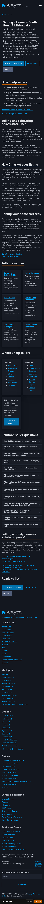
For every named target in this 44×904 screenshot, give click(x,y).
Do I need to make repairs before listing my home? (21, 461)
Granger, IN (6, 722)
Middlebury (12, 382)
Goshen (11, 379)
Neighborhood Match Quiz (12, 660)
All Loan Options (8, 799)
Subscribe (22, 885)
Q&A (38, 894)
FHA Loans (6, 805)
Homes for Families (9, 778)
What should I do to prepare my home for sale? (20, 447)
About (4, 654)
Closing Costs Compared (31, 326)
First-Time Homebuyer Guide (13, 760)
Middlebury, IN (7, 737)
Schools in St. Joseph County (12, 749)
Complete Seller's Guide (10, 274)
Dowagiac (33, 377)
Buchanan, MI (7, 689)
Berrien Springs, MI (9, 695)
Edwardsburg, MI (8, 677)
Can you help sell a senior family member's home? (21, 497)
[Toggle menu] (40, 5)
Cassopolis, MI (7, 686)
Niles (31, 365)
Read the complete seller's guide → (15, 114)
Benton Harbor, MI (9, 683)
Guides (4, 896)
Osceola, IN (6, 734)
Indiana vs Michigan (9, 772)
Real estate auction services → (13, 561)
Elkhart (10, 374)
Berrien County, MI (9, 701)
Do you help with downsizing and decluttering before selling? (17, 511)
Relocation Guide (8, 766)
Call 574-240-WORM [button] (15, 63)
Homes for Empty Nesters (12, 843)
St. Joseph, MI (7, 680)
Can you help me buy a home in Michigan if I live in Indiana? (22, 490)
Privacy (29, 894)
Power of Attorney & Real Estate (14, 849)
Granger (11, 371)
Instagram (38, 866)
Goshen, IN (6, 728)
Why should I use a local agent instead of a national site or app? (21, 475)
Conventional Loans (9, 811)
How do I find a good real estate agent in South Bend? (20, 468)
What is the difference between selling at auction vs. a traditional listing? (20, 504)
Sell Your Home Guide (10, 763)
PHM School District (9, 784)
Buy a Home (6, 627)
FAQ (34, 894)
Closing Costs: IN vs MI (10, 769)
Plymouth (11, 385)
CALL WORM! (7, 901)
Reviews (5, 645)
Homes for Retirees (9, 846)
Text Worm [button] (34, 63)
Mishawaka (12, 368)
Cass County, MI (8, 698)
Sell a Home (6, 630)
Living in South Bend (9, 743)
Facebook (38, 864)
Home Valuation (32, 273)
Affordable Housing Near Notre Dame (16, 781)
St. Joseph (33, 385)
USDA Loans (6, 808)
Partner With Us (8, 840)
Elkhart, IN (6, 725)
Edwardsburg (34, 368)
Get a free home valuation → (13, 254)
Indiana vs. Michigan (9, 326)
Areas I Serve (7, 636)
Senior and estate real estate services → (17, 556)
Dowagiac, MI (7, 692)
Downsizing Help (8, 834)
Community (6, 657)
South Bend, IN (7, 716)
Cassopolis (33, 371)
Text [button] (39, 901)
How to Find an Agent (10, 775)
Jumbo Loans (7, 814)
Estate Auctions (8, 837)
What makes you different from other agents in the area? (22, 482)
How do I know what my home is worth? (20, 441)
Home (4, 14)
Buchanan (33, 374)
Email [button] (9, 70)
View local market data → (11, 256)
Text (16, 617)
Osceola (11, 377)
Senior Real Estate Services (12, 831)
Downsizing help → (9, 559)
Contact (5, 663)
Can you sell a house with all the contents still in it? (21, 518)
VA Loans (5, 802)
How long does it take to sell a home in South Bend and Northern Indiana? (22, 454)
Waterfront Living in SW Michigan (15, 704)
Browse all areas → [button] (11, 421)
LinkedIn (38, 862)
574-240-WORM (8, 617)
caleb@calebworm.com (28, 617)
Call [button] (30, 901)
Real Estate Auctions (9, 642)
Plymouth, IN (7, 731)
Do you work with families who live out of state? (21, 525)
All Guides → (6, 787)
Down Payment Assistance (12, 817)
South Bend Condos (9, 740)
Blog (3, 648)
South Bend (12, 365)
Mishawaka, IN (7, 719)
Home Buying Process (10, 820)
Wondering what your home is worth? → (17, 110)
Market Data (9, 297)
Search (4, 651)
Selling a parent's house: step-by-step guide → (18, 565)
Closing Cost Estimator (30, 298)
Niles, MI (5, 674)
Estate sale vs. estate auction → (12, 567)
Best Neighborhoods (10, 746)
